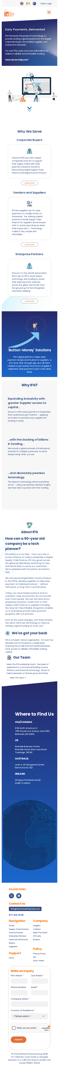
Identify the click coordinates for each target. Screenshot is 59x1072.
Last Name (37, 975)
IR (28, 3)
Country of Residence (23, 1010)
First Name (17, 975)
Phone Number (18, 987)
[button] (49, 12)
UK (21, 3)
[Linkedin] (18, 895)
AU (34, 3)
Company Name (20, 999)
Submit (18, 1039)
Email (34, 987)
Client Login (46, 3)
